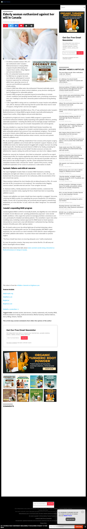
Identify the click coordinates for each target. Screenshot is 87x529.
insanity (50, 312)
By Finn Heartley (68, 189)
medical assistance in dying (11, 314)
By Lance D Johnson (69, 92)
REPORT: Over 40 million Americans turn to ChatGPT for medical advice (70, 212)
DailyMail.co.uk (7, 297)
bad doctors (27, 312)
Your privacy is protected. (11, 342)
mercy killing (7, 317)
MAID (55, 312)
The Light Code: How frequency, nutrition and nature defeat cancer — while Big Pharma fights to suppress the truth (71, 126)
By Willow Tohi (68, 75)
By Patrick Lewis (68, 100)
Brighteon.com (7, 304)
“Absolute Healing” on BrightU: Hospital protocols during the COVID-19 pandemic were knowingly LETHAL (71, 178)
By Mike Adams (68, 160)
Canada (34, 312)
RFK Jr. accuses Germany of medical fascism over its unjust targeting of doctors (71, 193)
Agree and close (70, 519)
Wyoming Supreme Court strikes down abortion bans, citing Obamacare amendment (71, 206)
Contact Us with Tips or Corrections (43, 518)
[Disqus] (30, 430)
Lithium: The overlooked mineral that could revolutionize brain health (70, 104)
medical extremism (27, 314)
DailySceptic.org (8, 293)
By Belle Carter (68, 113)
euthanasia (40, 312)
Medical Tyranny (39, 314)
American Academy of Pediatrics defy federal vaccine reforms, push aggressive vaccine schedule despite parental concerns (71, 88)
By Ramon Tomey (68, 196)
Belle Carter (15, 22)
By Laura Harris (68, 84)
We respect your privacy (35, 511)
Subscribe (79, 527)
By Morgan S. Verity (69, 135)
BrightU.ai (6, 300)
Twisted (19, 317)
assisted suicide (18, 312)
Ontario (14, 317)
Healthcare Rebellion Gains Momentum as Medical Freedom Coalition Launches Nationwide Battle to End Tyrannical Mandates (71, 157)
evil (46, 312)
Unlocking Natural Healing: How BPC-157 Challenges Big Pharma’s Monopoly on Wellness (70, 118)
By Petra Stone (68, 121)
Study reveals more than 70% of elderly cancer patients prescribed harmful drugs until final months (70, 148)
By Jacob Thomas (68, 181)
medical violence (49, 314)
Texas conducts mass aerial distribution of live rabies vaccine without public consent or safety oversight (71, 97)
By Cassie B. (67, 152)
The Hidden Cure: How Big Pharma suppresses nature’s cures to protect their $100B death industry (71, 140)
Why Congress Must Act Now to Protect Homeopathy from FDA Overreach (69, 133)
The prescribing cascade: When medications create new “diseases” (71, 73)
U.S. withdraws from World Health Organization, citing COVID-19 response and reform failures (71, 80)
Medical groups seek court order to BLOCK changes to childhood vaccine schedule (70, 170)
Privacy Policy (43, 523)
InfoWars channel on (28, 285)
